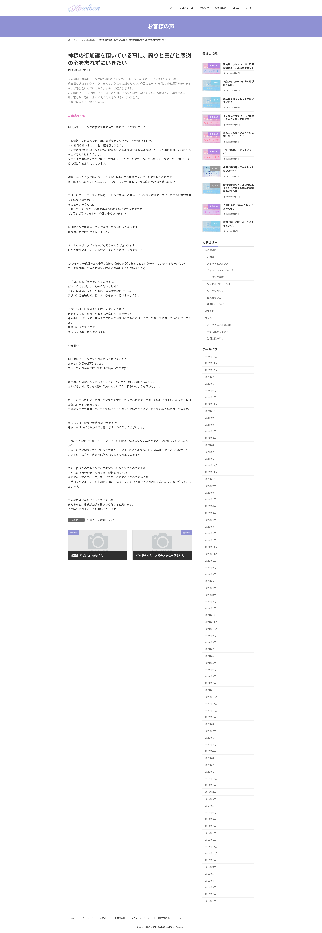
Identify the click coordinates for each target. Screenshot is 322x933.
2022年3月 (210, 594)
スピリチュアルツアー (218, 263)
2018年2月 (210, 894)
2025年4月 (210, 390)
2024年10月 (211, 410)
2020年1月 (210, 771)
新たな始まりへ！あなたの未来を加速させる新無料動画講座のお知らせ (238, 188)
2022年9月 (210, 567)
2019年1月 (210, 832)
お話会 (210, 256)
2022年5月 (210, 581)
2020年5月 (210, 744)
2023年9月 (210, 485)
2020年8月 (210, 724)
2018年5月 (210, 873)
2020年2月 (210, 764)
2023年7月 (210, 499)
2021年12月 (211, 615)
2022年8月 (210, 574)
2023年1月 (210, 540)
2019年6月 (210, 798)
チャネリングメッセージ (220, 270)
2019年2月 (210, 826)
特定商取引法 (164, 918)
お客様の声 (91, 520)
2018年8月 (210, 866)
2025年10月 (211, 370)
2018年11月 (211, 846)
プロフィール (88, 918)
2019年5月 (210, 805)
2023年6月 (210, 506)
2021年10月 (211, 628)
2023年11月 (211, 472)
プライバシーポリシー (141, 918)
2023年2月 (210, 533)
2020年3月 (210, 758)
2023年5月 (210, 513)
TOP (73, 918)
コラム (208, 318)
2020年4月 (210, 751)
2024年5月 (210, 438)
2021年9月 (210, 635)
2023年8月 (210, 492)
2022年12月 (211, 547)
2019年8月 (210, 791)
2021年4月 (210, 669)
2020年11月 (211, 703)
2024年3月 (210, 444)
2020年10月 (211, 710)
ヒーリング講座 (215, 277)
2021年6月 (210, 656)
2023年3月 (210, 526)
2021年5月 (210, 662)
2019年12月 (211, 778)
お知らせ (209, 311)
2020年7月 (210, 730)
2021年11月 (211, 621)
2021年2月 (210, 683)
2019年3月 (210, 819)
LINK (179, 918)
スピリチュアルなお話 (219, 324)
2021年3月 (210, 676)
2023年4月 (210, 519)
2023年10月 (211, 478)
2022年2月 (210, 601)
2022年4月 (210, 587)
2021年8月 (210, 642)
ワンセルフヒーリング (219, 283)
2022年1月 (210, 608)
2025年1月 (210, 397)
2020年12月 (211, 696)
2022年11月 (211, 553)
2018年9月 (210, 860)
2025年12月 (211, 356)
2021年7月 (210, 649)
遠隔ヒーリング (107, 520)
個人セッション (215, 297)
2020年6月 (210, 737)
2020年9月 (210, 717)
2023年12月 (211, 465)
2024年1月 (210, 458)
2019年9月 (210, 785)
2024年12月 (211, 404)
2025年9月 (210, 376)
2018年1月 (210, 900)
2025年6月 (210, 383)
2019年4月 (210, 812)
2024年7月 (210, 431)
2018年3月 (210, 887)
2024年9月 (210, 417)
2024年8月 (210, 424)
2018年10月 (211, 853)
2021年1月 (210, 690)
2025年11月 (211, 363)
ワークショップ (215, 290)
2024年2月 (210, 451)
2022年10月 (211, 560)
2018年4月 (210, 880)
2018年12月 (211, 839)
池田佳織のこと (215, 338)
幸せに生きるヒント (217, 331)
